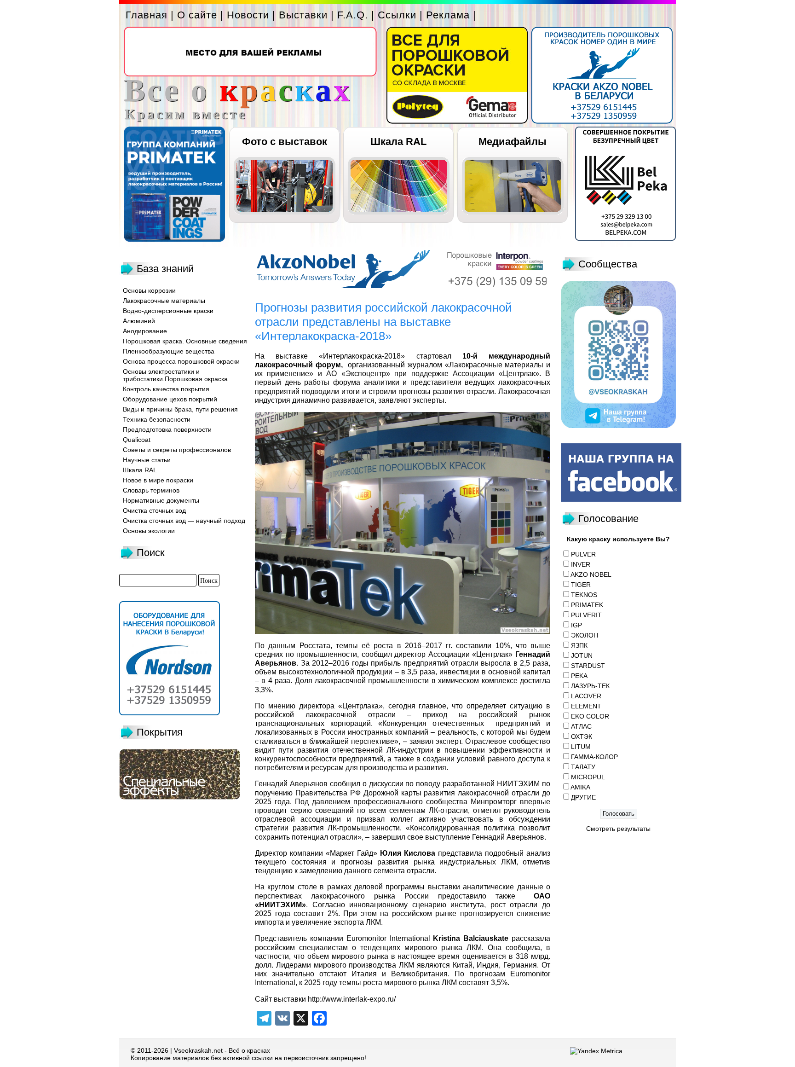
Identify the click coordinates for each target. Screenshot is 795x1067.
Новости (248, 15)
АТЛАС (581, 726)
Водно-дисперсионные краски (168, 310)
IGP (576, 625)
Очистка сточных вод (154, 510)
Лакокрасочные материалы (164, 300)
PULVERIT (586, 615)
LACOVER (586, 696)
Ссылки (397, 15)
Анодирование (145, 331)
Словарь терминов (151, 490)
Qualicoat (136, 439)
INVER (580, 564)
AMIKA (580, 787)
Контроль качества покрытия (166, 389)
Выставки (303, 15)
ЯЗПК (579, 645)
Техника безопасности (156, 419)
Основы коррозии (149, 290)
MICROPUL (588, 777)
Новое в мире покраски (158, 480)
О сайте (197, 15)
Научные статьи (147, 460)
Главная (146, 15)
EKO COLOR (590, 716)
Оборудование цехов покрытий (170, 399)
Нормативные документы (161, 500)
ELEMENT (586, 706)
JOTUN (582, 655)
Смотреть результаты (618, 828)
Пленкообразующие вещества (168, 351)
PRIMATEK (587, 605)
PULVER (583, 554)
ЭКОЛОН (584, 635)
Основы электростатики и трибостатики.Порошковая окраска (175, 375)
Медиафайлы (512, 141)
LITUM (581, 746)
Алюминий (139, 321)
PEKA (579, 675)
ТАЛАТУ (583, 767)
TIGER (581, 584)
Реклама (448, 15)
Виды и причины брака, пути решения (180, 409)
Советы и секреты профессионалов (177, 449)
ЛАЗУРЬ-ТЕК (590, 686)
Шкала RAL (398, 141)
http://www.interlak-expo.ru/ (352, 999)
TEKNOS (584, 594)
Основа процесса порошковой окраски (181, 361)
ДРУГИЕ (583, 797)
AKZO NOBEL (590, 574)
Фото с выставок (284, 141)
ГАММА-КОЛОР (594, 756)
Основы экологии (149, 530)
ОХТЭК (581, 736)
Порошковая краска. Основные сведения (185, 341)
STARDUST (588, 665)
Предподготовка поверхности (167, 429)
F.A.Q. (352, 15)
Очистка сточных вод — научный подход (184, 520)
